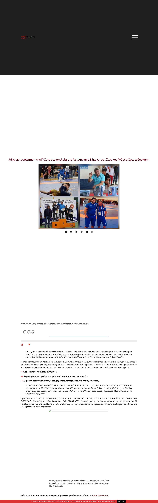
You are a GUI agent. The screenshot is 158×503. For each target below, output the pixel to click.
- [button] (25, 332)
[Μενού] (135, 37)
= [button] (33, 332)
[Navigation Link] (22, 344)
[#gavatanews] (28, 37)
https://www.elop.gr (100, 495)
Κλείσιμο (121, 501)
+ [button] (29, 332)
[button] (108, 37)
